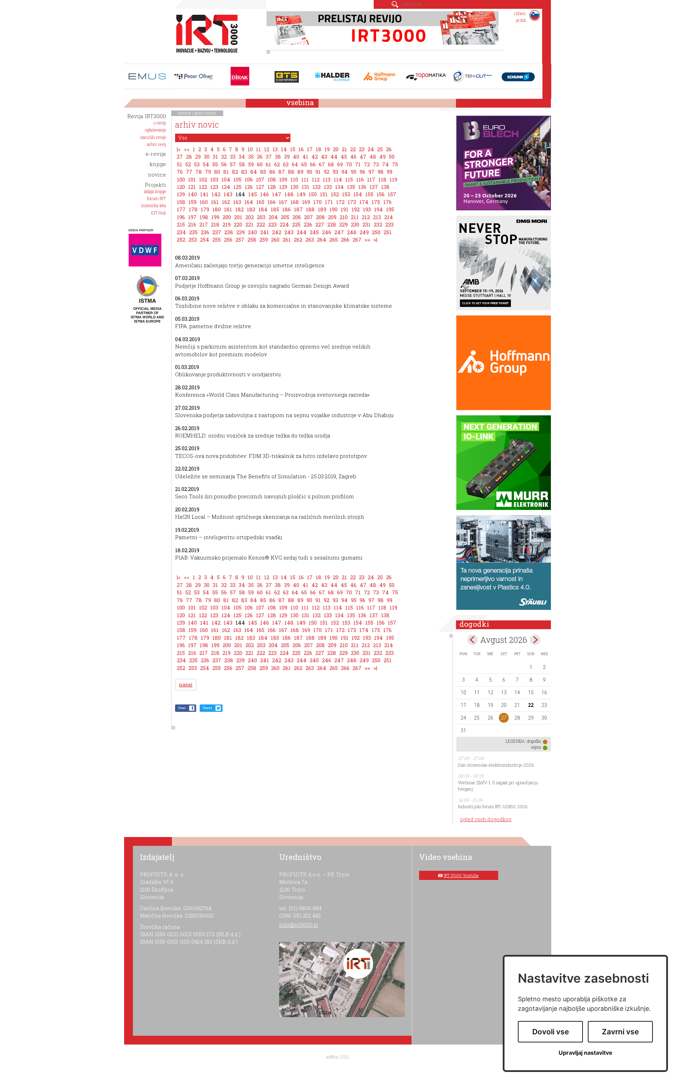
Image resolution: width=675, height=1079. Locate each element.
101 (192, 179)
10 (250, 149)
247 (339, 232)
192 (356, 209)
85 (263, 171)
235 (193, 232)
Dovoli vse (550, 1031)
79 (208, 171)
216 (192, 224)
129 (283, 186)
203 (261, 217)
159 (192, 201)
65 (304, 164)
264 (321, 239)
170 (317, 201)
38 (278, 156)
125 (237, 186)
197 (192, 217)
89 (300, 171)
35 (251, 156)
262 (298, 239)
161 (215, 201)
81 (226, 171)
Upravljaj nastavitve (585, 1052)
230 (355, 224)
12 (266, 149)
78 (198, 171)
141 (204, 194)
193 (367, 209)
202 (249, 217)
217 (203, 224)
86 (272, 171)
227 (319, 224)
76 (180, 171)
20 (336, 149)
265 (333, 239)
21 (344, 149)
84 (253, 171)
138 (385, 186)
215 (181, 224)
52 (188, 164)
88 (291, 171)
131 (305, 186)
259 (263, 239)
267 (357, 239)
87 (281, 171)
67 (322, 164)
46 (353, 156)
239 (240, 232)
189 (322, 209)
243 (289, 232)
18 (318, 149)
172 (340, 201)
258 (252, 239)
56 (224, 164)
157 (392, 194)
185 (275, 209)
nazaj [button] (185, 684)
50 (391, 156)
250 (376, 232)
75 (395, 164)
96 (362, 171)
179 (205, 209)
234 (181, 232)
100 (181, 179)
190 (333, 209)
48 (372, 156)
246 (326, 232)
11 (258, 149)
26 (389, 149)
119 (393, 179)
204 (273, 217)
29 (198, 156)
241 (264, 232)
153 (346, 194)
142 (216, 194)
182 (239, 209)
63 (286, 164)
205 (285, 217)
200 (227, 217)
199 (215, 217)
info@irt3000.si (298, 924)
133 (328, 186)
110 (294, 179)
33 (233, 156)
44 (334, 156)
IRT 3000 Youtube (461, 875)
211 (355, 217)
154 (357, 194)
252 (181, 239)
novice (184, 113)
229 (343, 224)
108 (272, 179)
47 (363, 156)
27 (180, 156)
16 (301, 149)
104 (225, 179)
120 (181, 186)
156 (381, 194)
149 (301, 194)
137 (373, 186)
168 (294, 201)
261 (287, 239)
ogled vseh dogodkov (486, 819)
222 (261, 224)
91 (318, 171)
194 (378, 209)
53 (197, 164)
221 (249, 224)
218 (215, 224)
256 (228, 239)
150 (313, 194)
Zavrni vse (620, 1031)
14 (284, 149)
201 (238, 217)
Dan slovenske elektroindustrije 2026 (496, 765)
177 (181, 209)
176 (387, 201)
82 (235, 171)
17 (310, 149)
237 (216, 232)
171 (329, 201)
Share (182, 708)
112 (316, 179)
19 (327, 149)
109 (283, 179)
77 (189, 171)
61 (268, 164)
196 (181, 217)
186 (286, 209)
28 (189, 156)
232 (378, 224)
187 (298, 209)
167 (283, 201)
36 (260, 156)
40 (296, 156)
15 (292, 149)
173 (352, 201)
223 (272, 224)
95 (353, 171)
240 (252, 232)
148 (289, 194)
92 (326, 171)
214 (388, 217)
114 (338, 179)
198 (204, 217)
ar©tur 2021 (337, 1057)
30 (207, 156)
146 (264, 194)
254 (204, 239)
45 (344, 156)
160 (204, 201)
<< (186, 149)
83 (244, 171)
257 (240, 239)
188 (310, 209)
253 (192, 239)
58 (242, 164)
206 (296, 217)
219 (227, 224)
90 (309, 171)
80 (217, 171)
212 (366, 217)
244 (302, 232)
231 (366, 224)
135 (351, 186)
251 (388, 232)
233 (389, 224)
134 (339, 186)
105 (237, 179)
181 (228, 209)
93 (335, 171)
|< (179, 149)
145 (252, 194)
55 (215, 164)
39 (287, 156)
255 (216, 239)
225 (296, 224)
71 (358, 164)
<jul (472, 639)
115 (349, 179)
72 (367, 164)
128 (272, 186)
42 (314, 156)
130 (294, 186)
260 (275, 239)
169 (306, 201)
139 (181, 194)
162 (226, 201)
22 (353, 149)
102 (203, 179)
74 (385, 164)
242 (276, 232)
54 (206, 164)
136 (362, 186)
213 (377, 217)
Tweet (207, 708)
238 (228, 232)
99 (389, 171)
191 (344, 209)
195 (390, 209)
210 (344, 217)
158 (181, 201)
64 (295, 164)
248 (351, 232)
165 (260, 201)
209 (332, 217)
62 (277, 164)
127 (260, 186)
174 (363, 201)
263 (310, 239)
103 (214, 179)
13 (275, 149)
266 (345, 239)
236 (205, 232)
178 (193, 209)
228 (331, 224)
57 (233, 164)
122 (203, 186)
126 (249, 186)
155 (369, 194)
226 (308, 224)
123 (214, 186)
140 (192, 194)
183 (251, 209)
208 (320, 217)
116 (360, 179)
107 (260, 179)
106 (249, 179)
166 (272, 201)
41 (305, 156)
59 (251, 164)
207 (308, 217)
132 (317, 186)
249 (364, 232)
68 (331, 164)
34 (242, 156)
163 (237, 201)
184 (263, 209)
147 (276, 194)
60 (260, 164)
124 (225, 186)
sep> (535, 639)
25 (380, 149)
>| (375, 239)
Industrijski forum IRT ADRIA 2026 (493, 806)
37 (269, 156)
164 (248, 201)
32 (224, 156)
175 (376, 201)
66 (313, 164)
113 (326, 179)
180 (216, 209)
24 (371, 149)
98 (381, 171)
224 (284, 224)
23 (362, 149)
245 (314, 232)
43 (324, 156)
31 (215, 156)
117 (371, 179)
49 (382, 156)
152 (335, 194)
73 (376, 164)
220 (238, 224)
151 (324, 194)
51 (179, 164)
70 (349, 164)
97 (371, 171)
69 (340, 164)
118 (382, 179)
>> (367, 239)
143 (228, 194)
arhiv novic (205, 113)
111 (305, 179)
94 (344, 171)
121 (192, 186)
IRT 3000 (204, 34)
